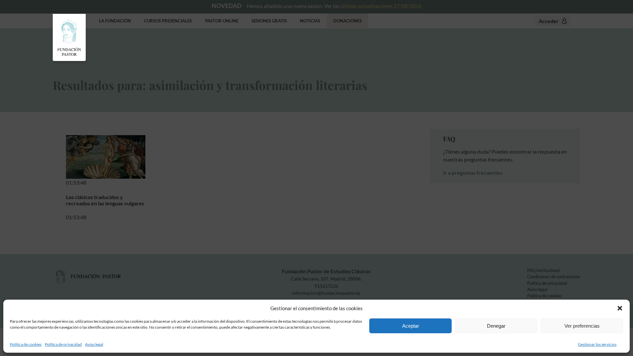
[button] (620, 308)
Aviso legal (94, 344)
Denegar (496, 326)
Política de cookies (26, 344)
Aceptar (410, 326)
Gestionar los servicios (597, 344)
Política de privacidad (63, 344)
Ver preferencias (582, 326)
